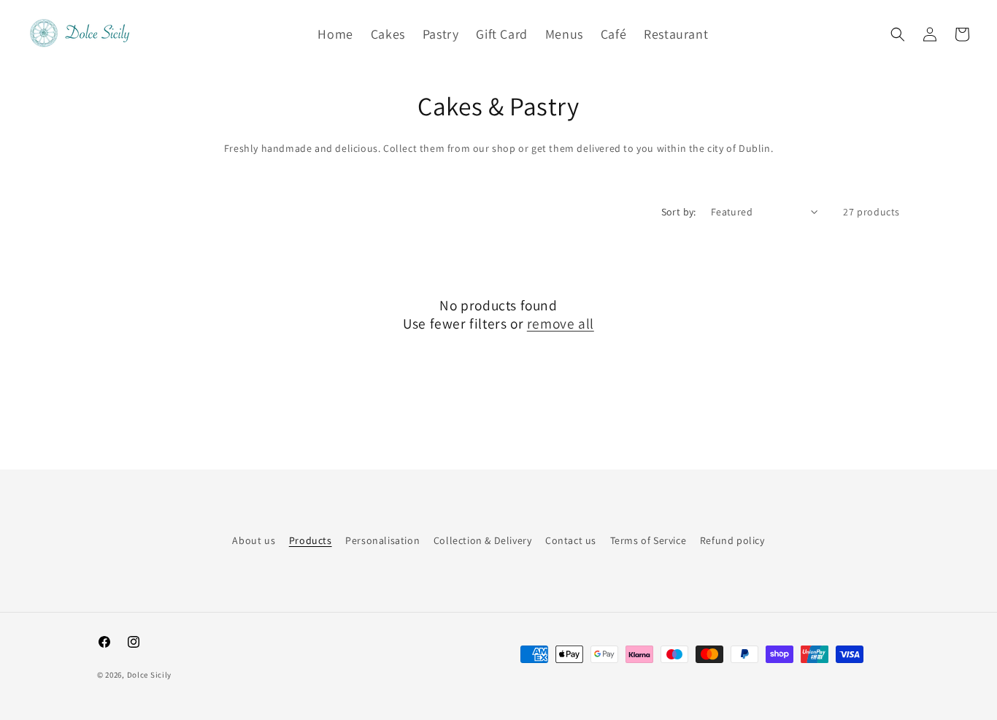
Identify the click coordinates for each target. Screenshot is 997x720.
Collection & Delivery (483, 540)
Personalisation (382, 540)
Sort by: (678, 211)
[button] (898, 34)
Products (310, 540)
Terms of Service (648, 540)
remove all (560, 324)
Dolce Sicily (149, 675)
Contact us (570, 540)
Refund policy (732, 540)
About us (253, 540)
